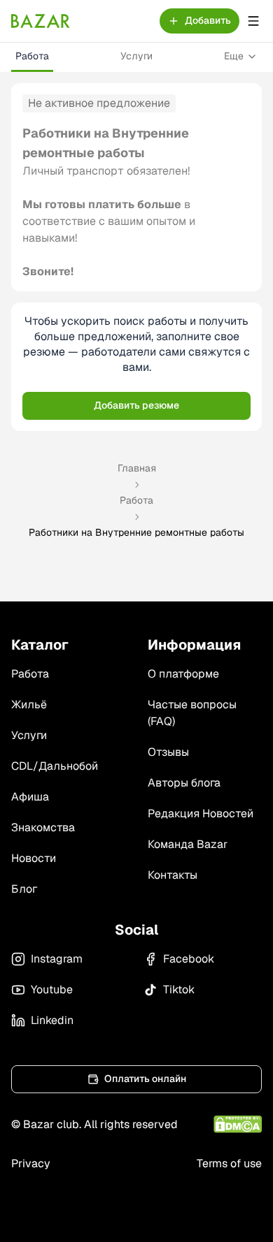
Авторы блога (184, 782)
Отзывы (168, 752)
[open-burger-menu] (253, 21)
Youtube (52, 989)
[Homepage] (40, 21)
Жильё (29, 704)
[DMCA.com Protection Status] (238, 1124)
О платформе (183, 673)
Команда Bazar (187, 844)
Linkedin (52, 1020)
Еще (234, 56)
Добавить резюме (136, 405)
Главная (137, 468)
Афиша (30, 796)
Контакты (172, 875)
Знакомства (43, 827)
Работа (32, 56)
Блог (24, 889)
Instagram (57, 958)
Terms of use (229, 1163)
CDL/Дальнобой (54, 766)
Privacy (30, 1163)
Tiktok (179, 989)
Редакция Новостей (200, 813)
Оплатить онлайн (145, 1078)
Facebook (188, 958)
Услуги (136, 56)
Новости (33, 858)
